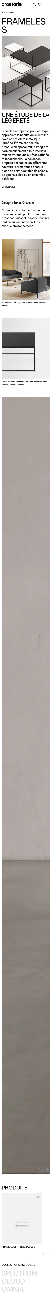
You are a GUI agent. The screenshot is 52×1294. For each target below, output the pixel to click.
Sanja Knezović (23, 203)
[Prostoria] (12, 4)
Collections (9, 12)
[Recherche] (34, 4)
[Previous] (43, 1253)
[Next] (48, 1253)
